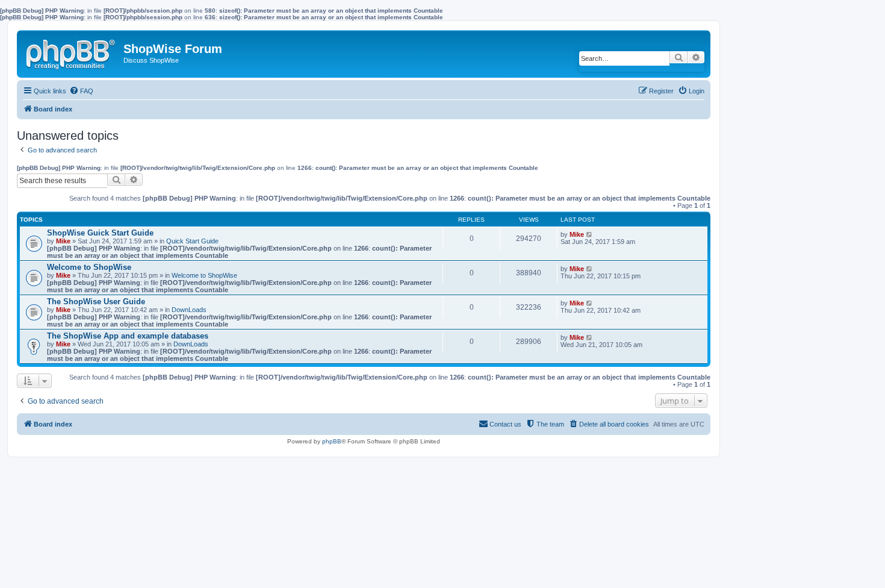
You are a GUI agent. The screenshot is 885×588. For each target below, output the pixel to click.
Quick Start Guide (192, 241)
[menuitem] (81, 91)
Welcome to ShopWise (89, 267)
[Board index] (71, 51)
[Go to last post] (590, 234)
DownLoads (189, 309)
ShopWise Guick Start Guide (100, 232)
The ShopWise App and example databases (127, 335)
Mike (63, 241)
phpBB (331, 441)
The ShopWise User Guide (96, 301)
